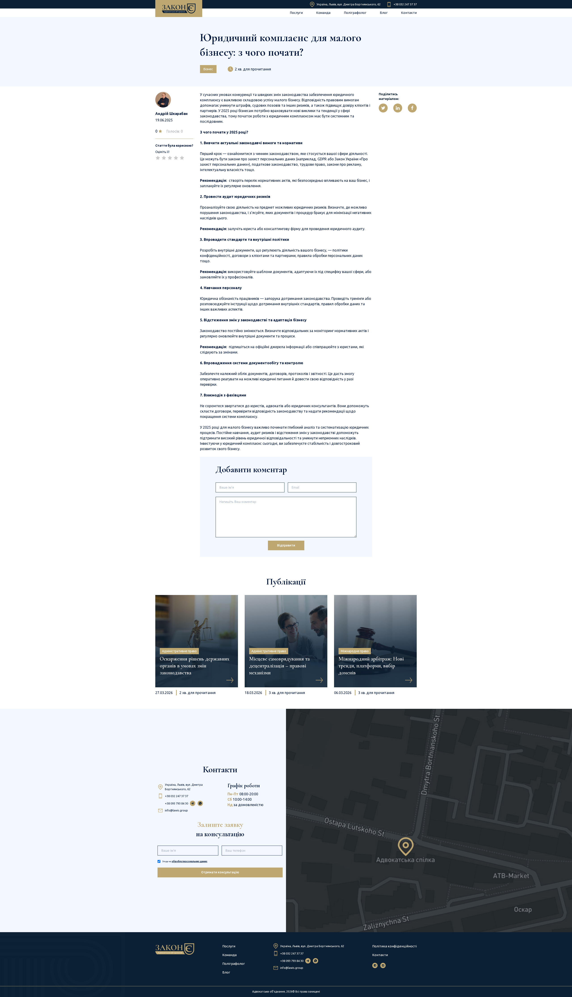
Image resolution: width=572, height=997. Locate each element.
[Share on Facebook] (412, 108)
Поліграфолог (355, 13)
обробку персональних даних (189, 861)
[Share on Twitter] (383, 108)
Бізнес (208, 69)
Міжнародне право (355, 651)
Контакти (409, 13)
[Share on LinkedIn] (397, 108)
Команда (323, 13)
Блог (384, 13)
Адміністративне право (179, 651)
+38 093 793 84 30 (176, 803)
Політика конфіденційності (394, 946)
